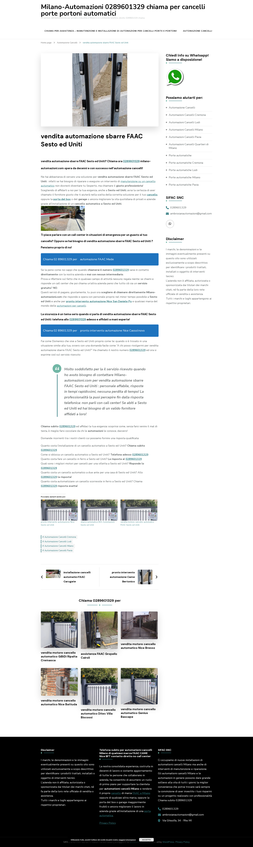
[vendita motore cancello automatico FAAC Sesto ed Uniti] (138, 510)
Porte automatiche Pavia (184, 184)
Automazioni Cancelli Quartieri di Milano (188, 146)
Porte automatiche (180, 155)
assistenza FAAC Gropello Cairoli (99, 656)
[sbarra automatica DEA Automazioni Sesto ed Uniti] (99, 510)
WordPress (168, 842)
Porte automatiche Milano (184, 177)
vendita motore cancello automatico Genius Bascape (138, 713)
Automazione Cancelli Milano (59, 545)
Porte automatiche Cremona (186, 163)
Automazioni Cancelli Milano (186, 129)
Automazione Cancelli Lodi (58, 541)
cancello (116, 793)
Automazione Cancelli (197, 31)
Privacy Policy (107, 823)
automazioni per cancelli (71, 306)
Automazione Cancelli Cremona (60, 537)
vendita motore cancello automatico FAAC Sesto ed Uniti (137, 523)
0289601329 (131, 161)
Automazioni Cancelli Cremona (187, 115)
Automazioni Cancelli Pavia (185, 137)
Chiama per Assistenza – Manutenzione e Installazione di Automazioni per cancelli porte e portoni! (111, 31)
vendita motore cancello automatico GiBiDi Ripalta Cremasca (59, 656)
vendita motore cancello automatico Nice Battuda (59, 702)
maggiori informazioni (127, 840)
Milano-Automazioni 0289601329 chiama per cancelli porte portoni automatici (123, 10)
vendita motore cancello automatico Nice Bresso (138, 646)
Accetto (146, 839)
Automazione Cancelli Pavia (58, 550)
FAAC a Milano (141, 793)
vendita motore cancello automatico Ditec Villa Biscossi (98, 713)
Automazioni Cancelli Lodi (184, 122)
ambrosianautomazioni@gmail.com (191, 213)
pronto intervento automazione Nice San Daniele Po (99, 301)
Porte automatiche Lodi (183, 170)
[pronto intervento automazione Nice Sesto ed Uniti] (59, 510)
